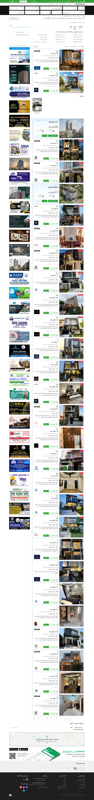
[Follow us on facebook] (26, 788)
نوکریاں (83, 782)
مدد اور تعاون (82, 784)
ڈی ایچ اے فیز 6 (78, 35)
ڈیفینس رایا (43, 37)
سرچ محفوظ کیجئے (13, 18)
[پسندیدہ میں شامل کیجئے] (60, 69)
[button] (81, 9)
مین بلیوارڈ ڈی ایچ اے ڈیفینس (40, 42)
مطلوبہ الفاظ (37, 11)
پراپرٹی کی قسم (36, 7)
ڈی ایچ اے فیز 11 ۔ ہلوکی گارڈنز (22, 35)
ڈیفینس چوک (43, 39)
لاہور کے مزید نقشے (14, 727)
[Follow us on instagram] (23, 788)
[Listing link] (58, 60)
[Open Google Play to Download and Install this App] (13, 750)
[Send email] (57, 69)
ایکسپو (64, 784)
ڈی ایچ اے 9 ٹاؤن (78, 37)
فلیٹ (71, 27)
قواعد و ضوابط (82, 788)
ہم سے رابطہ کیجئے (81, 780)
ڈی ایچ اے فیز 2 (42, 35)
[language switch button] (16, 1)
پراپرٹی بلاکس (75, 1)
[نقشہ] (63, 69)
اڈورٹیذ (83, 786)
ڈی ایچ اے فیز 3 (60, 37)
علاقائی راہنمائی (68, 1)
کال (45, 68)
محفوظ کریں (52, 135)
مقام (60, 7)
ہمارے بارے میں (82, 778)
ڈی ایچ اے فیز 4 (60, 39)
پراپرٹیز (81, 1)
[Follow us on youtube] (20, 788)
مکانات (74, 27)
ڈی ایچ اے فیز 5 (78, 42)
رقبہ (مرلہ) (22, 7)
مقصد (83, 7)
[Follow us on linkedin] (23, 792)
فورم (65, 782)
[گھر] (84, 1)
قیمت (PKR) (82, 11)
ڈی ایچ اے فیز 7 (78, 39)
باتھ (49, 11)
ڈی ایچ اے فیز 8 (60, 35)
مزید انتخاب (22, 11)
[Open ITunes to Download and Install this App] (23, 750)
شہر (76, 7)
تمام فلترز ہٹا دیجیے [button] (73, 22)
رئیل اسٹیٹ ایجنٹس (62, 786)
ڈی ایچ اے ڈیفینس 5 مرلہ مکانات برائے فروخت (20, 27)
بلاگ (62, 1)
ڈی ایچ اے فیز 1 (60, 42)
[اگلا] (34, 719)
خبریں (64, 780)
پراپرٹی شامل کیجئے (62, 788)
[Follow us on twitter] (26, 792)
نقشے (59, 1)
